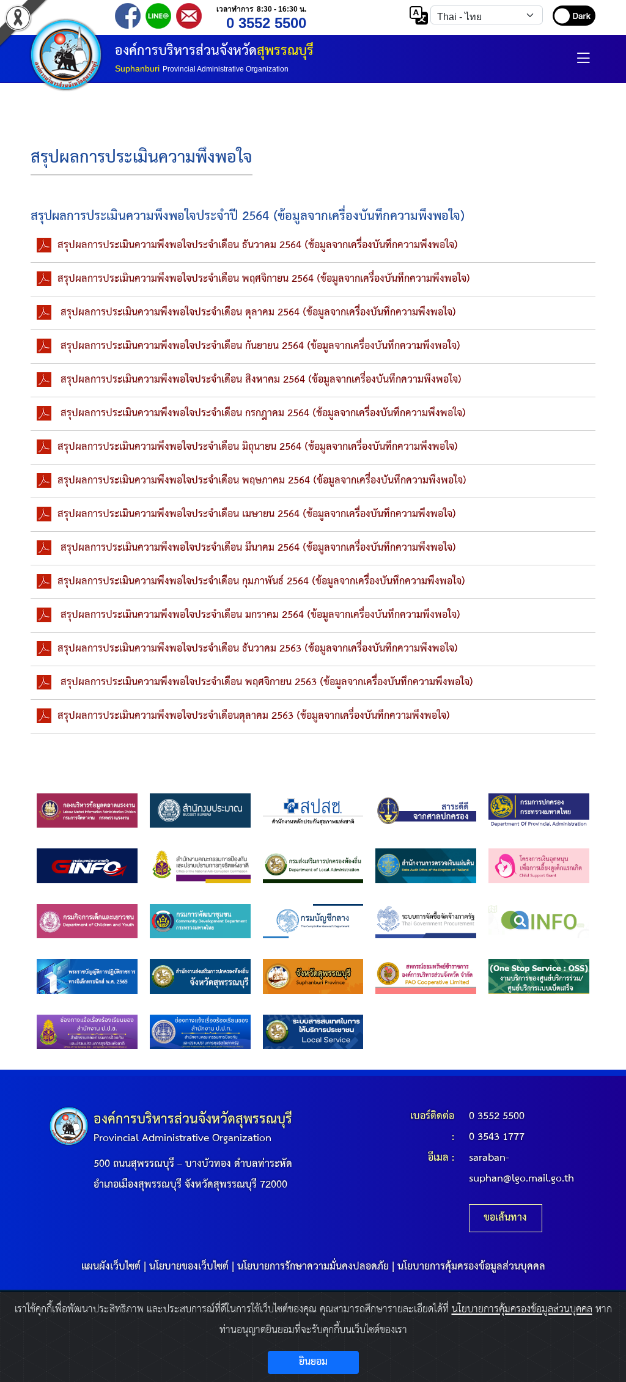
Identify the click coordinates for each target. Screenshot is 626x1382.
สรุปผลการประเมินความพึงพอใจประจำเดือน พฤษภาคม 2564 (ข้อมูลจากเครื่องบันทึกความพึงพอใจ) (261, 481)
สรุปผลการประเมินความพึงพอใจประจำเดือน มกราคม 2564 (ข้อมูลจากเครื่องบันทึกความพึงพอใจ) (258, 615)
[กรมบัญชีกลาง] (313, 921)
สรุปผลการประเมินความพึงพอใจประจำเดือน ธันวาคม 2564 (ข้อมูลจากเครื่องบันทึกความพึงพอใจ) (257, 245)
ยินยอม (313, 1362)
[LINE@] (158, 15)
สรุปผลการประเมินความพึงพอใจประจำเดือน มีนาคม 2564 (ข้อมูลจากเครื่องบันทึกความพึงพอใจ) (256, 548)
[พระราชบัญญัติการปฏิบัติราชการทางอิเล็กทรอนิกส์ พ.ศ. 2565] (87, 976)
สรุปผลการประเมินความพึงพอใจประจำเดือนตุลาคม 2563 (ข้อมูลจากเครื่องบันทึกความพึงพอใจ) (253, 716)
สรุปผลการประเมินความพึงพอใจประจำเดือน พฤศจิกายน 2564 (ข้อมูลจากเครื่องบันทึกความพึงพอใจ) (263, 279)
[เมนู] (583, 62)
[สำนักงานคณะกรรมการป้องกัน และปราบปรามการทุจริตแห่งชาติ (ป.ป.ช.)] (200, 866)
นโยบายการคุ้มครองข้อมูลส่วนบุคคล (471, 1267)
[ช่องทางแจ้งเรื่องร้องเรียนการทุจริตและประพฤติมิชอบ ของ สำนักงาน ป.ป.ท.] (200, 1031)
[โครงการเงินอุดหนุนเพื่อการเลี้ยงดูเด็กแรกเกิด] (538, 866)
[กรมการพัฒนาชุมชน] (200, 921)
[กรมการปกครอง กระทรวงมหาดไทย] (538, 810)
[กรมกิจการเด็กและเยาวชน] (87, 921)
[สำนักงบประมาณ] (200, 810)
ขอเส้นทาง (505, 1218)
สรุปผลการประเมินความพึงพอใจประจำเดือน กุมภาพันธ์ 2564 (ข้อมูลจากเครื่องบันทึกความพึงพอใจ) (261, 582)
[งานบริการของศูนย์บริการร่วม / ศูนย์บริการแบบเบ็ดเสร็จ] (538, 976)
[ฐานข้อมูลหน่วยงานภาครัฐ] (87, 866)
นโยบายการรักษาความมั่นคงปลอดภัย (313, 1267)
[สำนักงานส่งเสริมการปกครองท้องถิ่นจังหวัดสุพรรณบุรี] (200, 976)
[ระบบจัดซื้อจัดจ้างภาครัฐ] (425, 921)
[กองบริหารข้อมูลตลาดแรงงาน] (87, 810)
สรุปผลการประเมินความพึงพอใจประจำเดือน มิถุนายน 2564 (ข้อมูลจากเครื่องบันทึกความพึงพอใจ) (257, 447)
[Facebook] (128, 15)
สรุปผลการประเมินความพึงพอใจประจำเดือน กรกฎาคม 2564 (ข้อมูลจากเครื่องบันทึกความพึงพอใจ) (261, 413)
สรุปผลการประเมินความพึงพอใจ (141, 158)
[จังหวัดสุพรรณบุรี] (313, 976)
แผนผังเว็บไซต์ (111, 1267)
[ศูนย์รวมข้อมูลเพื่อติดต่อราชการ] (538, 921)
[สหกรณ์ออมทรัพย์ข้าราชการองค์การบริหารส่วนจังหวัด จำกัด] (425, 976)
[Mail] (189, 15)
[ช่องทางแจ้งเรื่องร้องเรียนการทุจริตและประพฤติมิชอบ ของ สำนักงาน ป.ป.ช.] (87, 1031)
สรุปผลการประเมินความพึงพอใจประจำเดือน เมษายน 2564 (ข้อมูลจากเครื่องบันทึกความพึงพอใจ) (256, 514)
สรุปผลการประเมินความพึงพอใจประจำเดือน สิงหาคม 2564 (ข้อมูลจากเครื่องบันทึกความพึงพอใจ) (259, 380)
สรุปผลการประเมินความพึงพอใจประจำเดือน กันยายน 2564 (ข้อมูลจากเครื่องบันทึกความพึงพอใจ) (258, 346)
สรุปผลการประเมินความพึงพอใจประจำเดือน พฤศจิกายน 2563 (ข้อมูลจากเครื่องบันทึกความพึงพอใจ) (265, 682)
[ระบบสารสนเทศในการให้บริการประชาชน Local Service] (313, 1031)
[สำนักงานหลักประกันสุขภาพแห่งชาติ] (313, 810)
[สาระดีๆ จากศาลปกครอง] (425, 810)
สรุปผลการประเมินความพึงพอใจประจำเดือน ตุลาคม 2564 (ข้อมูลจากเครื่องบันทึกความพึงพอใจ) (256, 313)
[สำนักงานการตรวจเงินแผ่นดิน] (425, 866)
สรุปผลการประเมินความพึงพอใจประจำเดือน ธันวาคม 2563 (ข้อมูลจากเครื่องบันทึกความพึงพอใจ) (257, 649)
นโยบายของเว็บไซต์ (189, 1267)
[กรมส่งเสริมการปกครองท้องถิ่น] (313, 866)
